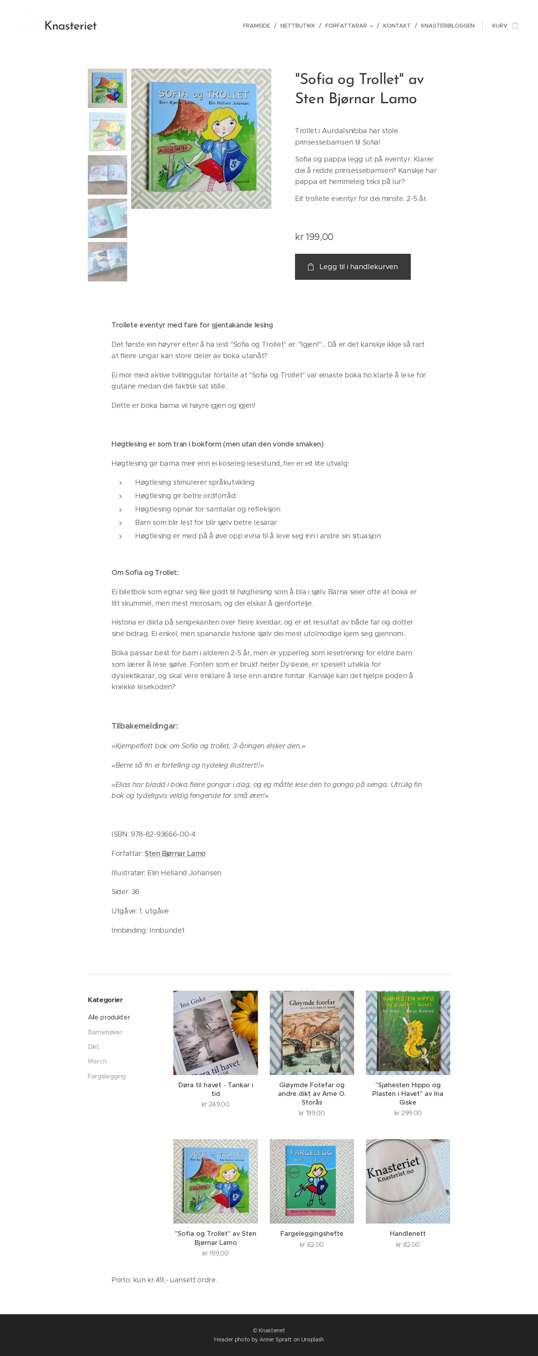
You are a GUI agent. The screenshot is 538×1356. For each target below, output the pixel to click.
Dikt (93, 1047)
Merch (97, 1061)
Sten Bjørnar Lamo (175, 853)
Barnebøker (105, 1032)
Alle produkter (109, 1017)
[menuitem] (258, 25)
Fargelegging (107, 1076)
